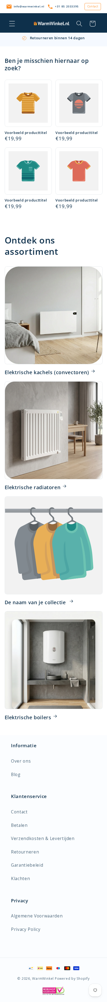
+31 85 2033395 (67, 6)
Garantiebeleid (27, 865)
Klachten (20, 878)
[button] (12, 23)
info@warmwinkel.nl (29, 6)
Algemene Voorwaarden (37, 916)
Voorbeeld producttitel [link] (26, 133)
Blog (16, 774)
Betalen (19, 825)
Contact (92, 6)
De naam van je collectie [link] (36, 602)
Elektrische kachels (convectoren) (47, 372)
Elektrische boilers (28, 717)
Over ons (21, 761)
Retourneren (25, 852)
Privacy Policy (25, 929)
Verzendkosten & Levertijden (43, 838)
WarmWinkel (43, 978)
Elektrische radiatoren (33, 487)
